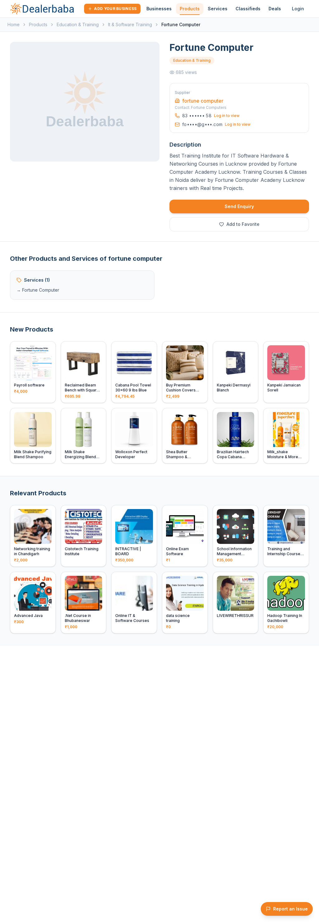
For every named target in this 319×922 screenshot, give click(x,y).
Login (298, 8)
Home (13, 24)
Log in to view (227, 115)
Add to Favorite (242, 224)
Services (217, 8)
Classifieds (248, 8)
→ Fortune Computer (38, 290)
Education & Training (78, 24)
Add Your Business (115, 8)
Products (190, 8)
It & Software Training (130, 24)
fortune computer (202, 101)
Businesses (159, 8)
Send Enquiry (239, 206)
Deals (275, 8)
